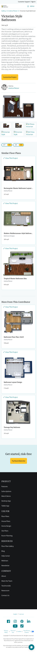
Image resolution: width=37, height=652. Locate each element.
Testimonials (6, 586)
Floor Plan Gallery (7, 546)
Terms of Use (13, 631)
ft (9, 145)
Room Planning (7, 536)
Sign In (33, 2)
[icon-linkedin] (28, 621)
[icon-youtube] (15, 626)
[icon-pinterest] (22, 621)
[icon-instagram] (15, 621)
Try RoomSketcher (18, 461)
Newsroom (5, 590)
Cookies (19, 631)
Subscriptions (6, 491)
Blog (3, 551)
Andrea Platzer (13, 11)
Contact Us (5, 595)
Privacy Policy (6, 631)
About (3, 576)
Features (4, 486)
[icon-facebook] (8, 621)
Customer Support (24, 2)
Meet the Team (6, 581)
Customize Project (10, 77)
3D (21, 145)
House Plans (5, 521)
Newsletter (5, 566)
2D (16, 145)
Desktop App (6, 501)
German (21, 614)
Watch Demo (6, 496)
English (15, 614)
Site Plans (4, 531)
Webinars (4, 561)
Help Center (5, 556)
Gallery (3, 11)
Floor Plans (5, 516)
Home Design (6, 526)
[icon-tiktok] (22, 626)
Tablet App (5, 506)
